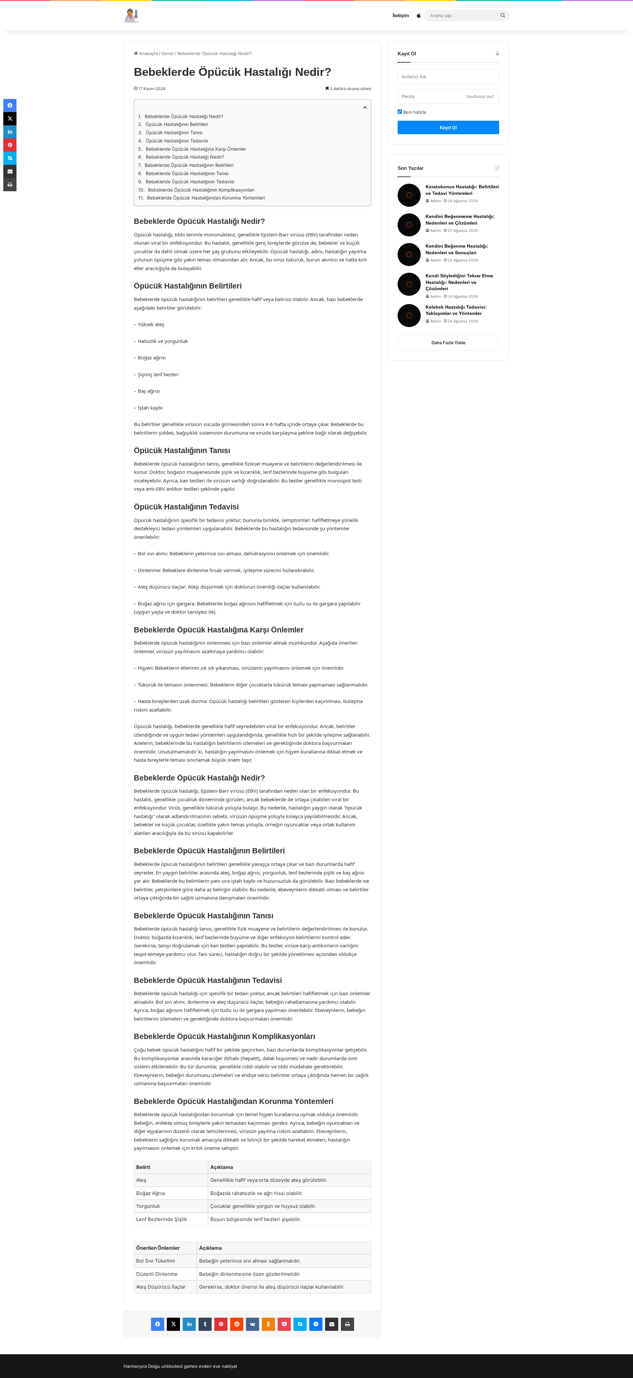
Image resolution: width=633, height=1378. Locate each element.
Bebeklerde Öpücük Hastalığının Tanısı (187, 173)
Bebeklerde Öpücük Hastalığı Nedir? (184, 116)
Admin (435, 201)
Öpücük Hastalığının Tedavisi (177, 140)
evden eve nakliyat (218, 1366)
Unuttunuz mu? (480, 96)
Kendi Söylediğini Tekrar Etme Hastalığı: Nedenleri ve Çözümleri (459, 282)
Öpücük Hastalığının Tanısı (174, 132)
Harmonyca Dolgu (142, 1366)
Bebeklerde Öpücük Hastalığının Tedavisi (190, 181)
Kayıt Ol (448, 127)
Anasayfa (148, 53)
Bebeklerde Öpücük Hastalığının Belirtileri (189, 165)
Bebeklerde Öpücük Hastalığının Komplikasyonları (201, 190)
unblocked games (179, 1366)
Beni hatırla (414, 112)
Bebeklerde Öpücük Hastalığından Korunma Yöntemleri (206, 197)
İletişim (401, 15)
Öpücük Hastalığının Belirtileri (176, 124)
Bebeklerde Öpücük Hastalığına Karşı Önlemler (196, 149)
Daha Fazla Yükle (449, 342)
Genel (168, 53)
